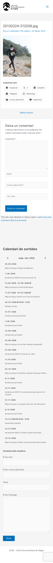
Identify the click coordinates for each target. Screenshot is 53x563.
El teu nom (8, 457)
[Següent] (45, 258)
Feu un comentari (11, 31)
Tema (5, 482)
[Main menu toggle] (47, 7)
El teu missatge (10, 495)
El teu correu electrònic (13, 469)
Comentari (10, 139)
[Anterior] (7, 258)
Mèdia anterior (26, 113)
